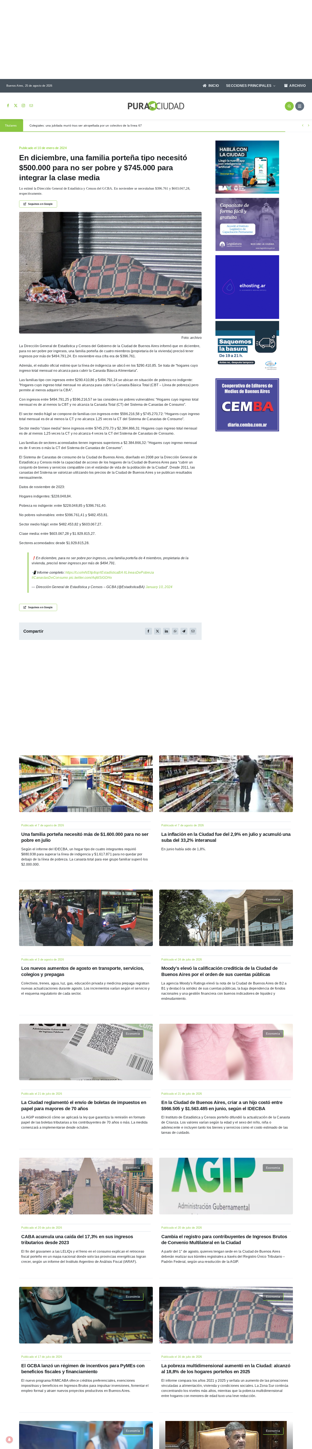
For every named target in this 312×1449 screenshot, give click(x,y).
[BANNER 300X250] (247, 142)
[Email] (192, 631)
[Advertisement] (151, 40)
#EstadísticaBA (111, 572)
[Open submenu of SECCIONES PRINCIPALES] (273, 86)
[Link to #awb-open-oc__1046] (289, 106)
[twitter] (15, 105)
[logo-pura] (156, 102)
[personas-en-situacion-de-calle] (110, 213)
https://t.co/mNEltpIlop (82, 572)
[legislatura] (247, 199)
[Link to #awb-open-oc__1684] (299, 106)
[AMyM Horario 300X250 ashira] (247, 322)
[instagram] (23, 105)
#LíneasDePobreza (139, 572)
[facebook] (8, 105)
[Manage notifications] (9, 1439)
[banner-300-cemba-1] (247, 380)
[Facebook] (148, 631)
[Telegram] (183, 631)
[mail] (31, 105)
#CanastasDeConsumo (50, 577)
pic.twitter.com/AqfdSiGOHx (90, 577)
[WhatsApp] (175, 631)
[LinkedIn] (166, 631)
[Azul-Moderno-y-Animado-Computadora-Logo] (247, 257)
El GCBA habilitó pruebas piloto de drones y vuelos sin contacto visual (78, 125)
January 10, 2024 (159, 587)
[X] (157, 631)
